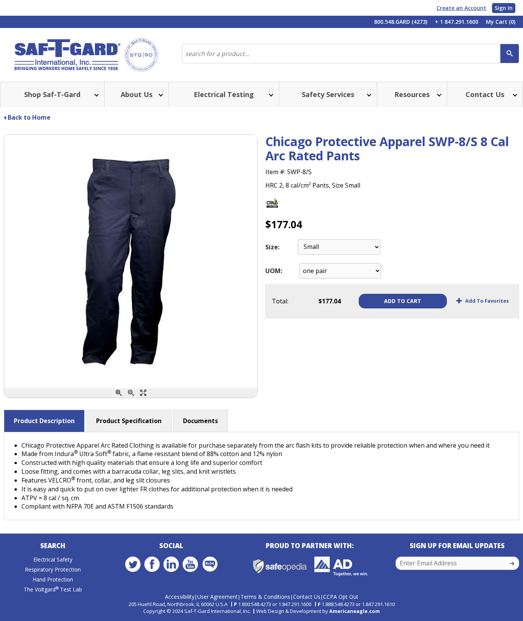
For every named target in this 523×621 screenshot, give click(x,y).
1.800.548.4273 (254, 604)
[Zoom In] (118, 393)
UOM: (273, 271)
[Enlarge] (143, 393)
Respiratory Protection (53, 569)
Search (52, 545)
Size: (272, 247)
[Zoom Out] (131, 393)
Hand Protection (53, 579)
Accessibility (179, 596)
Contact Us (306, 596)
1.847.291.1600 (294, 604)
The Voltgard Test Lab (53, 589)
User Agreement (217, 596)
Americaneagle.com (354, 611)
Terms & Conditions (265, 596)
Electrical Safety (52, 559)
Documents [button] (200, 421)
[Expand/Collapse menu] (95, 94)
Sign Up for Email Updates (457, 545)
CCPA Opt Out (340, 596)
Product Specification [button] (129, 421)
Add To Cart (402, 301)
